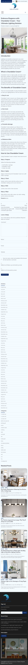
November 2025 (4, 307)
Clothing (2, 429)
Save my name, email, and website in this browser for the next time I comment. (15, 259)
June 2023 (3, 372)
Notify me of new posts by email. (9, 270)
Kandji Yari (16, 26)
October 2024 (3, 336)
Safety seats (3, 449)
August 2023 (3, 367)
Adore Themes (8, 663)
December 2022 (4, 385)
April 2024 (3, 349)
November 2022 (4, 387)
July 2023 (3, 369)
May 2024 (3, 347)
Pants (2, 441)
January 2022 (3, 405)
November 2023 (4, 360)
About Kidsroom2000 (5, 607)
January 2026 (3, 302)
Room (2, 445)
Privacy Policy (3, 609)
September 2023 (4, 365)
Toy (1, 458)
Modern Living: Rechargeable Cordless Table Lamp (14, 1)
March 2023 (3, 378)
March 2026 (3, 298)
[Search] (25, 12)
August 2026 (3, 287)
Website (3, 252)
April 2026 (3, 296)
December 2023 (4, 358)
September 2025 (4, 311)
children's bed (4, 427)
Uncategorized (4, 461)
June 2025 (3, 318)
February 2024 (4, 354)
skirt (2, 454)
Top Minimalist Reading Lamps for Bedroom (9, 629)
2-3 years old (3, 416)
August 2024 (3, 340)
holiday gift (3, 438)
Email (2, 245)
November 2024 (4, 334)
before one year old (5, 420)
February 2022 (4, 403)
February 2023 (4, 381)
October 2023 (3, 363)
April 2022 (3, 398)
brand (2, 425)
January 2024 (3, 356)
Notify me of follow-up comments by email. (11, 265)
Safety (2, 447)
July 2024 (3, 343)
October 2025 (3, 309)
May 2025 (3, 320)
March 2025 (3, 325)
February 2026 (4, 300)
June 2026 (3, 291)
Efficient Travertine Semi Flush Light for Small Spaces (11, 619)
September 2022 (4, 392)
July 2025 (3, 316)
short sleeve (3, 452)
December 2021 (4, 407)
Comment (3, 222)
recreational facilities (5, 443)
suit (1, 456)
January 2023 (3, 383)
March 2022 (3, 401)
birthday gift (3, 423)
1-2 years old (3, 414)
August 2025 (3, 314)
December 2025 (4, 305)
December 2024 (4, 331)
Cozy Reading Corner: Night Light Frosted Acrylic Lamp (12, 625)
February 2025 (4, 327)
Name (2, 239)
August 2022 (3, 394)
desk (7, 198)
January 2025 (3, 329)
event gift (3, 434)
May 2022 (3, 396)
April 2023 (3, 376)
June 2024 (3, 345)
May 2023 (3, 374)
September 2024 (4, 338)
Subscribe (4, 635)
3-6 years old (3, 418)
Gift (1, 436)
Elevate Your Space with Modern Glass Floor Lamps (11, 627)
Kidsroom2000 (13, 661)
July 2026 (3, 289)
